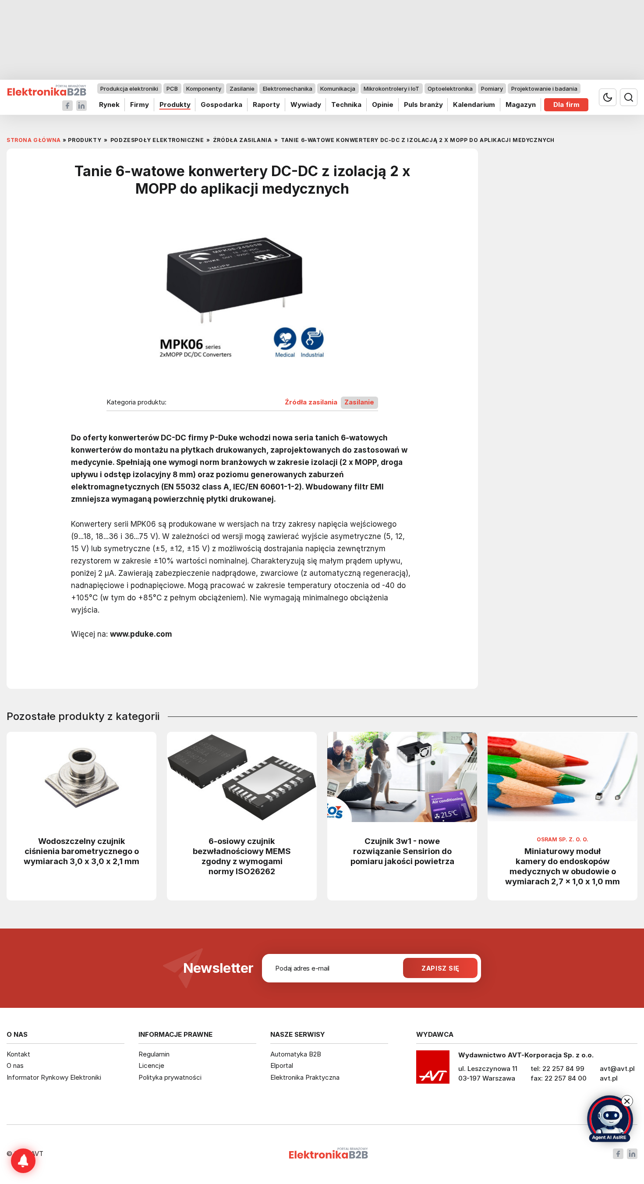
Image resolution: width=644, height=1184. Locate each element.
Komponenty (203, 88)
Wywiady (305, 104)
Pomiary (492, 88)
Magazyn (521, 104)
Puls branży (423, 104)
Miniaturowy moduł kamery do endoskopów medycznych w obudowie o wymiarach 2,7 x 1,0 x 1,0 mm (562, 866)
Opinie (382, 104)
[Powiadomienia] (23, 1161)
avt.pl (609, 1078)
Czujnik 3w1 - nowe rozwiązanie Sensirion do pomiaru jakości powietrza (402, 851)
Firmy (139, 104)
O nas (15, 1065)
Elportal (281, 1065)
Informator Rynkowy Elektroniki (54, 1077)
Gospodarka (221, 104)
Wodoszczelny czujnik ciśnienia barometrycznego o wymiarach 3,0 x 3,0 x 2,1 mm (81, 851)
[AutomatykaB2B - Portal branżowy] (47, 90)
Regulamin (154, 1054)
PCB (172, 88)
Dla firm (566, 104)
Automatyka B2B (295, 1054)
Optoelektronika (450, 88)
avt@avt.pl (617, 1068)
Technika (346, 104)
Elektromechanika (287, 88)
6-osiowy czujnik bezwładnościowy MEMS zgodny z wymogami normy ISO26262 (242, 856)
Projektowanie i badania (544, 88)
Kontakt (18, 1054)
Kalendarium (474, 104)
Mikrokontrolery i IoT (391, 88)
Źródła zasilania (311, 402)
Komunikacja (337, 88)
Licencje (151, 1065)
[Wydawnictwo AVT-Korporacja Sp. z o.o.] (432, 1070)
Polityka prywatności (170, 1077)
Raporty (266, 104)
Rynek (109, 104)
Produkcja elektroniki (129, 88)
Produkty (175, 104)
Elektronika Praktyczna (305, 1077)
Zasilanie (242, 88)
